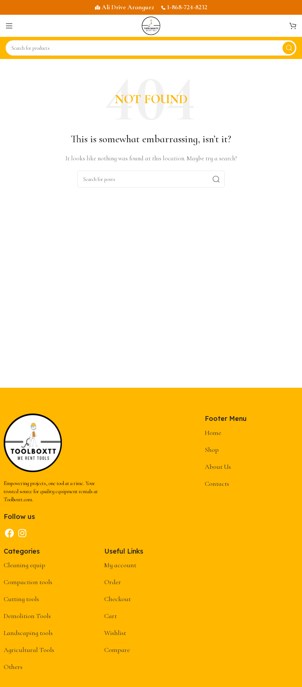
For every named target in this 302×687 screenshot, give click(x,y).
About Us (218, 467)
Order (112, 582)
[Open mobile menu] (9, 25)
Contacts (217, 483)
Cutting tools (21, 599)
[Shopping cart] (292, 25)
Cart (110, 616)
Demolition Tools (27, 616)
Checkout (117, 599)
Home (213, 433)
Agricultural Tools (29, 650)
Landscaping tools (28, 633)
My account (120, 565)
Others (13, 667)
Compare (117, 650)
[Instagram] (22, 533)
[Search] (288, 48)
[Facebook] (9, 533)
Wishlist (115, 633)
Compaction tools (28, 582)
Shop (212, 450)
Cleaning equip (24, 565)
